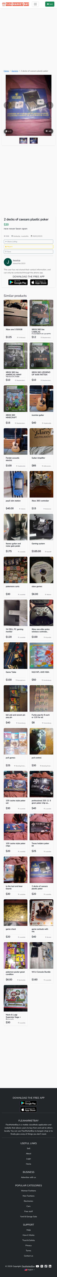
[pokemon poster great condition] (15, 955)
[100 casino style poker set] (15, 784)
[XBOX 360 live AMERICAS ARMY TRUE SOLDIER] (15, 356)
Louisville (24, 236)
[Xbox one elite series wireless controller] (41, 613)
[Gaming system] (41, 527)
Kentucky (17, 236)
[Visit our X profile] (42, 1266)
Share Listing (12, 241)
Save (9, 251)
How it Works (28, 1235)
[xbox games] (41, 570)
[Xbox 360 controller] (41, 484)
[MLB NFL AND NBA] (41, 655)
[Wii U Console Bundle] (41, 955)
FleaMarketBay (28, 1266)
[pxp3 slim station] (15, 484)
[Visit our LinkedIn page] (50, 1266)
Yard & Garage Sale (28, 1216)
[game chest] (15, 912)
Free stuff (28, 1211)
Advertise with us (28, 1177)
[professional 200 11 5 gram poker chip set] (41, 784)
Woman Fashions (28, 1190)
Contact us (28, 1255)
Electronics (28, 1201)
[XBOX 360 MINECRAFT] (15, 398)
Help (29, 1230)
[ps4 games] (15, 741)
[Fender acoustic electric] (15, 441)
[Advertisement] (28, 38)
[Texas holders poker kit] (41, 827)
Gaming (15, 71)
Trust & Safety (28, 1240)
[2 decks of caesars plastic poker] (41, 870)
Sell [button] (51, 4)
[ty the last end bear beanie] (15, 870)
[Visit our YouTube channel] (37, 1266)
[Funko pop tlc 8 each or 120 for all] (41, 698)
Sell (28, 1148)
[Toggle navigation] (35, 4)
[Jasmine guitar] (41, 398)
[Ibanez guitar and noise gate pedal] (15, 527)
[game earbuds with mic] (41, 912)
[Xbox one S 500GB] (15, 313)
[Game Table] (15, 655)
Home (6, 71)
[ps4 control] (41, 741)
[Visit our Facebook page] (46, 1266)
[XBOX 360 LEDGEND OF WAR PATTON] (41, 356)
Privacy (28, 1245)
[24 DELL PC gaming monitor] (15, 613)
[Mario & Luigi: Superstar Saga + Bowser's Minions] (15, 998)
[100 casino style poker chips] (15, 827)
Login (28, 1158)
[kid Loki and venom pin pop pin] (15, 698)
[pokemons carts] (15, 570)
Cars (28, 1206)
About (28, 1153)
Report (9, 246)
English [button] (30, 1270)
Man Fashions (28, 1196)
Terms (28, 1250)
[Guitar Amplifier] (41, 441)
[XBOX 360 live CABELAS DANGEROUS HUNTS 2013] (41, 313)
